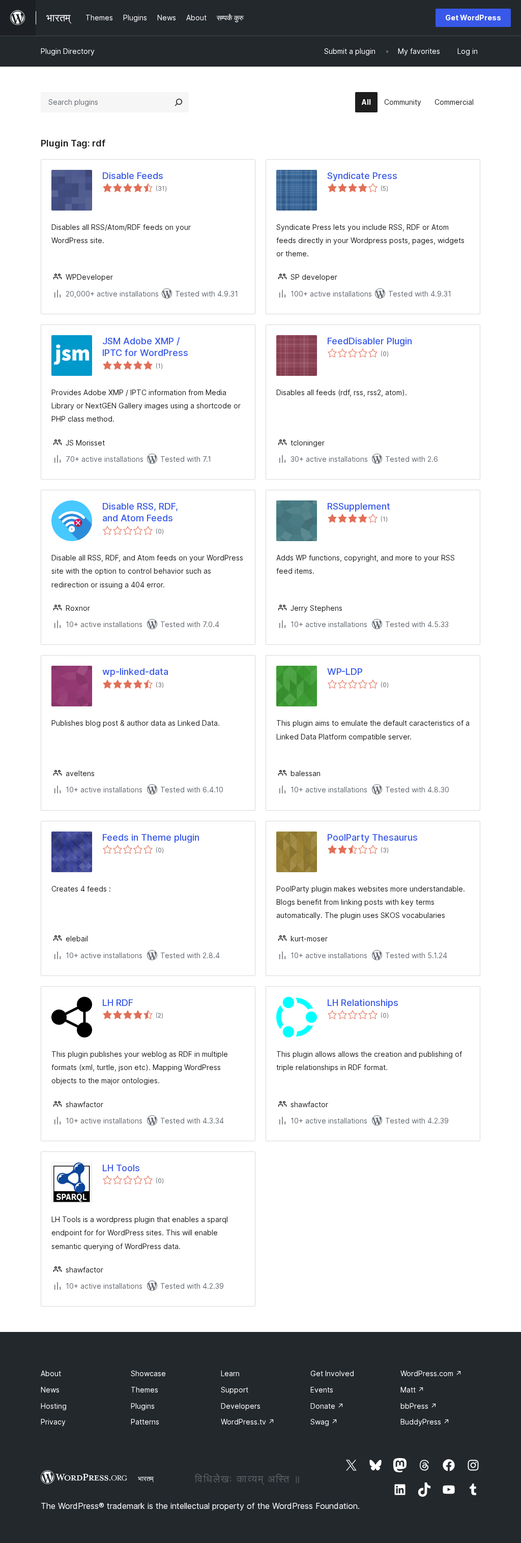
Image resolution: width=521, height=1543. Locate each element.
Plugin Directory (68, 51)
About (51, 1373)
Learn (230, 1373)
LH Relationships (362, 1002)
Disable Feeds (132, 175)
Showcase (148, 1373)
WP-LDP (345, 671)
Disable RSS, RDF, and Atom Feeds (140, 512)
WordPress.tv (248, 1421)
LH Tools (121, 1168)
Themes (144, 1389)
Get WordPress (473, 17)
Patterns (145, 1421)
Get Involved (332, 1373)
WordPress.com (431, 1373)
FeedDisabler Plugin (369, 341)
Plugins (143, 1406)
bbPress (418, 1406)
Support (234, 1389)
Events (321, 1389)
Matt (412, 1389)
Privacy (53, 1421)
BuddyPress (425, 1421)
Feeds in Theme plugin (150, 837)
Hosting (54, 1406)
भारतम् (146, 1478)
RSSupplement (358, 506)
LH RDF (117, 1002)
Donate (327, 1406)
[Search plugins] (178, 102)
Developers (240, 1406)
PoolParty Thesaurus (372, 837)
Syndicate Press (362, 175)
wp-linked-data (135, 671)
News (50, 1389)
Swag (324, 1421)
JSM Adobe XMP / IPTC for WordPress (145, 347)
